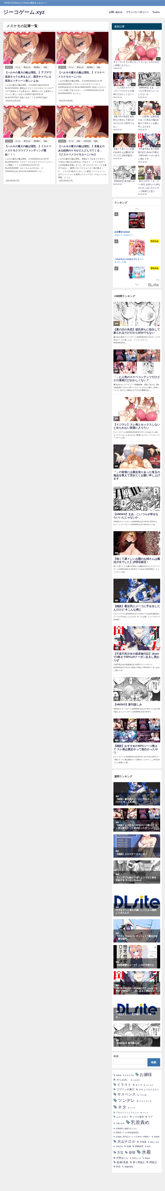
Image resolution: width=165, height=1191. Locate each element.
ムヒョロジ (122, 1116)
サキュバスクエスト (149, 1089)
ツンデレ (126, 1100)
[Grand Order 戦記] (136, 247)
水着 (146, 1152)
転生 (118, 1166)
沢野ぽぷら (122, 1158)
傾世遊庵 (118, 234)
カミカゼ (149, 1085)
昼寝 (132, 1152)
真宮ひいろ (136, 1158)
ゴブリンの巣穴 (125, 1089)
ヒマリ (133, 1108)
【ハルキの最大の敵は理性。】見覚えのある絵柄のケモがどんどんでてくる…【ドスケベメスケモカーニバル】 (81, 150)
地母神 (156, 1137)
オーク (139, 1085)
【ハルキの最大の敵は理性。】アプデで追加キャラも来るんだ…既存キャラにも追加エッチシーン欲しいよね (28, 76)
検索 (116, 1056)
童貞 (95, 141)
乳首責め (140, 1122)
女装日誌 (119, 1146)
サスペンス (126, 1094)
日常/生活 (87, 141)
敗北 (149, 1146)
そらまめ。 (122, 1079)
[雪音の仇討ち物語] (136, 220)
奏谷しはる (154, 1142)
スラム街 (143, 1095)
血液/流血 (122, 1162)
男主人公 (27, 67)
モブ (150, 1117)
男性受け (37, 67)
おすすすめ (129, 1075)
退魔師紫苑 (128, 1167)
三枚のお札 (120, 1123)
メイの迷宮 (138, 1117)
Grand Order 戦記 (123, 258)
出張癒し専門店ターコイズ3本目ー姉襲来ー (133, 1137)
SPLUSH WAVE (121, 261)
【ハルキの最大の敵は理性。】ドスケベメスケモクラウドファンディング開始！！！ (28, 150)
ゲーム (9, 67)
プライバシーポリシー (137, 12)
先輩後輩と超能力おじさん (126, 1128)
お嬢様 (146, 1074)
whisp (118, 1075)
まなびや (136, 1080)
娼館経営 (139, 1146)
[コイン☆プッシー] (136, 275)
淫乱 (45, 67)
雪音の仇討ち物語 (122, 231)
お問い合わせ (115, 12)
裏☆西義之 (139, 1162)
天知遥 (143, 1142)
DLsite (153, 285)
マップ (145, 1113)
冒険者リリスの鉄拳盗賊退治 (127, 1132)
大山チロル (126, 1141)
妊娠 (129, 1146)
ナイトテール (145, 1101)
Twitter (156, 12)
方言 (120, 1152)
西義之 (153, 1162)
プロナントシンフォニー (127, 1113)
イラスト (124, 1084)
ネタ (122, 1107)
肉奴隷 (147, 1158)
